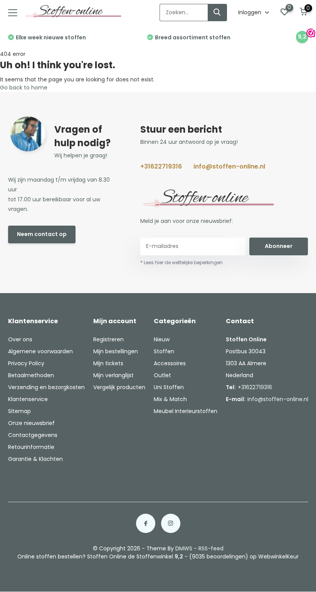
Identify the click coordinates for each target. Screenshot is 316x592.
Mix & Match (170, 399)
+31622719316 (161, 166)
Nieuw (162, 339)
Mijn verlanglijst (113, 375)
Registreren (108, 339)
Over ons (20, 339)
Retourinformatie (31, 447)
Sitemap (19, 411)
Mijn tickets (108, 363)
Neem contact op (42, 234)
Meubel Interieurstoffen (185, 411)
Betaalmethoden (31, 375)
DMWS (183, 548)
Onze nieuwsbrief (31, 423)
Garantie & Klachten (35, 459)
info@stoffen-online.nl (229, 166)
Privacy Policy (26, 363)
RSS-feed (211, 548)
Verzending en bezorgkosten (46, 387)
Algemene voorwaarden (40, 351)
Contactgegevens (32, 435)
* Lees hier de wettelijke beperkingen (181, 262)
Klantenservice (28, 399)
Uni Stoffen (169, 387)
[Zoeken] (217, 12)
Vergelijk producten (119, 387)
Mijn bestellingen (115, 351)
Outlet (162, 375)
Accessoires (170, 363)
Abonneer (278, 246)
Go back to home (23, 87)
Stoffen (164, 351)
